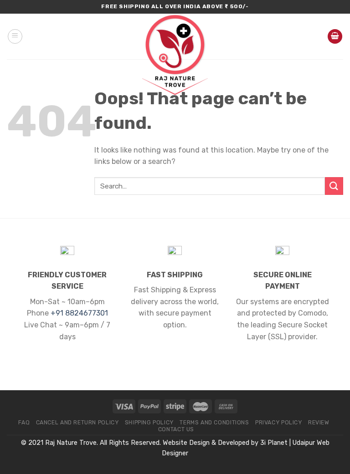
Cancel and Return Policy (77, 422)
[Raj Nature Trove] (175, 55)
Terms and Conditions (214, 422)
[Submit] (334, 186)
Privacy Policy (278, 422)
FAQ (24, 422)
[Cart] (335, 36)
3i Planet (274, 443)
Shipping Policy (149, 422)
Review (318, 422)
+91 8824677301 (79, 313)
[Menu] (15, 36)
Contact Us (176, 429)
